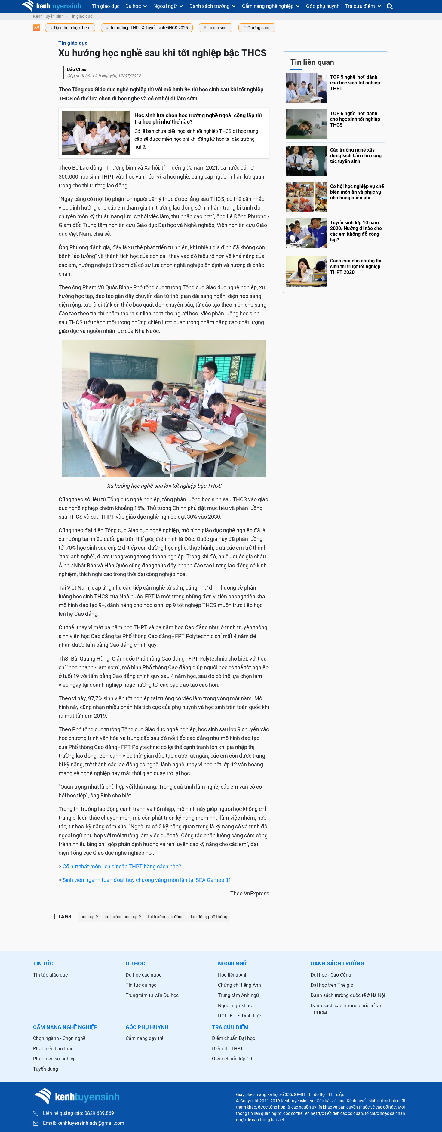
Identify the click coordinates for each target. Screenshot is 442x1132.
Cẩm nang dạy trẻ (144, 1038)
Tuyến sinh (218, 27)
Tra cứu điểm (360, 6)
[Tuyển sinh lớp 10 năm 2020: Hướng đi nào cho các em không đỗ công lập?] (335, 232)
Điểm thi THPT (227, 1048)
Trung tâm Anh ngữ (238, 995)
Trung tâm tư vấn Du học (152, 995)
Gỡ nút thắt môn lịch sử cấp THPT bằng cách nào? (122, 866)
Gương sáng (259, 27)
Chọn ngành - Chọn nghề (59, 1038)
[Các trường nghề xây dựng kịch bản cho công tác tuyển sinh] (335, 159)
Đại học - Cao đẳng (331, 975)
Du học (133, 6)
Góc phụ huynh (322, 6)
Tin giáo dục (106, 6)
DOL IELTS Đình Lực (239, 1016)
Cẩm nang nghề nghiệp (268, 6)
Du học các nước (143, 975)
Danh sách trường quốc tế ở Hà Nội (348, 995)
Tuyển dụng (45, 1069)
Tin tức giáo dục (50, 975)
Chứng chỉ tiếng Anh (239, 985)
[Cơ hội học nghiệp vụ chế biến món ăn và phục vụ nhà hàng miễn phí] (335, 195)
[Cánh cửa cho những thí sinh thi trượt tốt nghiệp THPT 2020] (335, 270)
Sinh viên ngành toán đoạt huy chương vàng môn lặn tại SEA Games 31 (147, 880)
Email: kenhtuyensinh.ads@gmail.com (83, 1123)
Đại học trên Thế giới (333, 985)
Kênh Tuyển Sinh (48, 16)
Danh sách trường (209, 6)
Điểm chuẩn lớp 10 (232, 1059)
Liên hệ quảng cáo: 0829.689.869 (78, 1113)
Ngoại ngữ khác (235, 1005)
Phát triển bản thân (53, 1048)
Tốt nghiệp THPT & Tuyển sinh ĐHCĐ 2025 (149, 27)
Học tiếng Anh (233, 975)
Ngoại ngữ (165, 6)
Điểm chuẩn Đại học (233, 1038)
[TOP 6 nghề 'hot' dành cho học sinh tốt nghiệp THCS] (335, 122)
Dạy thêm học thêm (72, 27)
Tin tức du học (141, 985)
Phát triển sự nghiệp (54, 1059)
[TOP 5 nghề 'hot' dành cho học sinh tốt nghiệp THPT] (335, 88)
